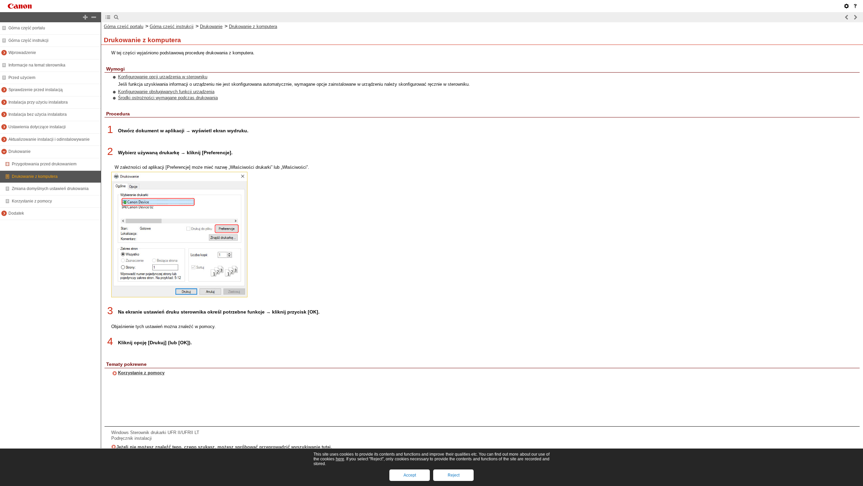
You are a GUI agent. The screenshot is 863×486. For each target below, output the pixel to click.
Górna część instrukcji (28, 40)
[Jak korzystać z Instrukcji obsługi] (855, 6)
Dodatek (16, 213)
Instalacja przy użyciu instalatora (38, 102)
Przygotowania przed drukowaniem (44, 164)
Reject (453, 475)
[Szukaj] (116, 17)
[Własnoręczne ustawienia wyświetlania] (846, 6)
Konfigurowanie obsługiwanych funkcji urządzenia (166, 91)
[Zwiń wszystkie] (93, 17)
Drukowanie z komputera (35, 176)
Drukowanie (19, 151)
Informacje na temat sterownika (36, 65)
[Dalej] (855, 17)
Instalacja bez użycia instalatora (37, 114)
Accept (410, 475)
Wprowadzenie (22, 52)
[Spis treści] (108, 17)
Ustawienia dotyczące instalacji (37, 127)
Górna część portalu (26, 28)
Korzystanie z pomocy (32, 201)
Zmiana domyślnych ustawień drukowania (50, 188)
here (340, 459)
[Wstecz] (847, 17)
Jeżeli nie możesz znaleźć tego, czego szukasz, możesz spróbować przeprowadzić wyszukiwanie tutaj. (224, 447)
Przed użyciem (21, 77)
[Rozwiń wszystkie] (85, 17)
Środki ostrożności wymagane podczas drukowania (168, 97)
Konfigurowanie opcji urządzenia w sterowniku (162, 76)
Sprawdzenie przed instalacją (35, 89)
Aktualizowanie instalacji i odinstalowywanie (49, 139)
